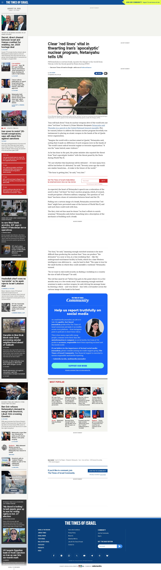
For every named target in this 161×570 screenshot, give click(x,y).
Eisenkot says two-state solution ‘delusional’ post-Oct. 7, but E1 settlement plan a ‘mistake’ (84, 424)
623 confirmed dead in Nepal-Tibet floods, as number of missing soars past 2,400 (14, 180)
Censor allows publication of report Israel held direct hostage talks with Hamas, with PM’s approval (19, 84)
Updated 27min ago (12, 128)
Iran (80, 460)
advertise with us (73, 538)
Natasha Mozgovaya (9, 519)
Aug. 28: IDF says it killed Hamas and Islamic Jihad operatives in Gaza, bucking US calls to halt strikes (18, 69)
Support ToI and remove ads (151, 2)
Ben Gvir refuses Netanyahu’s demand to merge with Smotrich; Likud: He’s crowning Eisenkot (84, 401)
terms (101, 184)
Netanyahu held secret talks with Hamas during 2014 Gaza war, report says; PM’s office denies (18, 98)
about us (70, 536)
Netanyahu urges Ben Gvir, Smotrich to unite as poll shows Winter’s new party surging (70, 400)
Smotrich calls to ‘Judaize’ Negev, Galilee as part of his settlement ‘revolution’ (19, 461)
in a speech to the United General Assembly (77, 128)
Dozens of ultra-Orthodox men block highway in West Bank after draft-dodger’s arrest (13, 362)
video (39, 550)
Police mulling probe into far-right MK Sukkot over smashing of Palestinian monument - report (13, 191)
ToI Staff (52, 72)
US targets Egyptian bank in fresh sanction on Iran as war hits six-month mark (14, 554)
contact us (71, 544)
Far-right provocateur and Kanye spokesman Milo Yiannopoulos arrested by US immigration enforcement (13, 170)
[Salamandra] (96, 566)
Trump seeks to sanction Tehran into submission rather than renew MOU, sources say (97, 400)
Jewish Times (42, 533)
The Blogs (41, 544)
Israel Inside (42, 536)
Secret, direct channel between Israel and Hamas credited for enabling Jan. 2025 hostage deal (12, 42)
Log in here (103, 474)
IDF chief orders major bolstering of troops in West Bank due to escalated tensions (18, 249)
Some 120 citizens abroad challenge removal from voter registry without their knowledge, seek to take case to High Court (14, 524)
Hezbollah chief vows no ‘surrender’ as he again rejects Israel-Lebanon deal (13, 282)
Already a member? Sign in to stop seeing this (77, 370)
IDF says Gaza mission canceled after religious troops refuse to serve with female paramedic (57, 401)
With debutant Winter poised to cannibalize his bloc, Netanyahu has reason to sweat (17, 449)
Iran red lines (85, 460)
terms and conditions (74, 530)
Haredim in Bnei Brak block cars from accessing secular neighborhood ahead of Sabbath (13, 340)
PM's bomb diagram (54, 462)
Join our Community (134, 2)
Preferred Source (86, 67)
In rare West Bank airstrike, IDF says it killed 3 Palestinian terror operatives (13, 226)
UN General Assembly (96, 460)
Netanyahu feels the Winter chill (57, 422)
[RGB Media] (82, 566)
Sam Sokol (11, 454)
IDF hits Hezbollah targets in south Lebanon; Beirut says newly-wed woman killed (19, 307)
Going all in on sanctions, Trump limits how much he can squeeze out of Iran (97, 424)
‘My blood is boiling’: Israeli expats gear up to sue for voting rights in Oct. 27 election (13, 511)
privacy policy (72, 533)
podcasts (41, 547)
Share (99, 73)
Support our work (77, 365)
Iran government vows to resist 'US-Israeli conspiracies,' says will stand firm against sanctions (14, 159)
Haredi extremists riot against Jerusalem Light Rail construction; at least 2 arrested (14, 372)
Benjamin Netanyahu (72, 460)
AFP (24, 312)
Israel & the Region (60, 460)
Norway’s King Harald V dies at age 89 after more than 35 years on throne (70, 423)
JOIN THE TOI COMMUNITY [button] (97, 471)
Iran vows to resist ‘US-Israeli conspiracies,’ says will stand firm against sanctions (13, 135)
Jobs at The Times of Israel (75, 541)
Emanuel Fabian (7, 232)
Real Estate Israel (43, 541)
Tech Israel (41, 538)
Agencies (5, 288)
